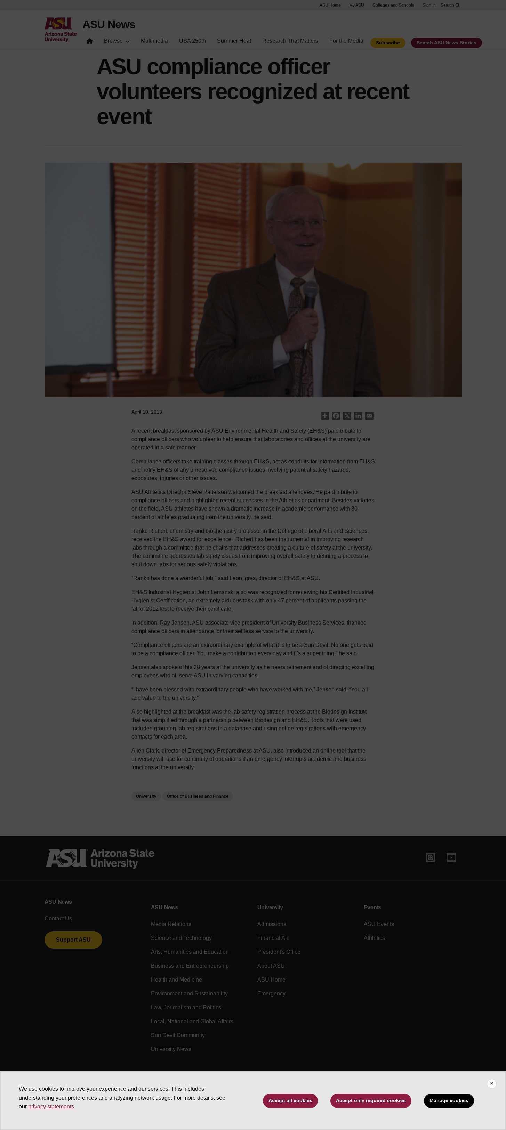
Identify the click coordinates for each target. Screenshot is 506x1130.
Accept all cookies (290, 1100)
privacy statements (51, 1106)
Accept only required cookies (371, 1100)
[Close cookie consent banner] (492, 1084)
